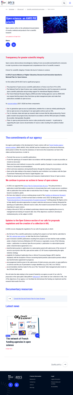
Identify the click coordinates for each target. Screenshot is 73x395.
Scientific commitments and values (35, 9)
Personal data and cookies (55, 383)
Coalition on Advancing (52, 195)
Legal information (55, 379)
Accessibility (54, 386)
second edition (12, 103)
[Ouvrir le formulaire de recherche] (64, 3)
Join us (31, 384)
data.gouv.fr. (36, 277)
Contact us (32, 382)
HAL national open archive (17, 236)
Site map (32, 387)
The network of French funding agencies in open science (18, 342)
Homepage (11, 9)
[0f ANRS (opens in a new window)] (10, 385)
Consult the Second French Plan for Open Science (29, 298)
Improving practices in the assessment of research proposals (26, 200)
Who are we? (20, 9)
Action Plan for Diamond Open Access (36, 186)
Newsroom (32, 379)
